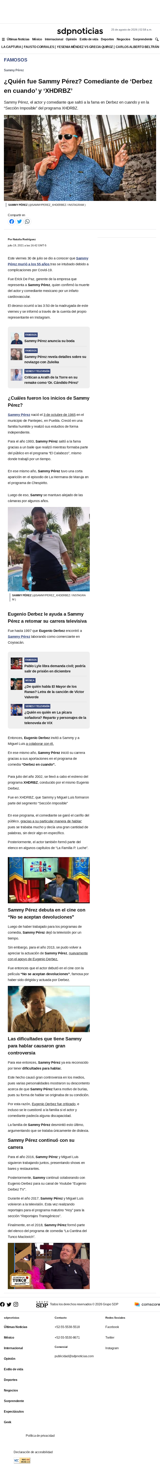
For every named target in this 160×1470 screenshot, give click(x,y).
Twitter (109, 1337)
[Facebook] (12, 221)
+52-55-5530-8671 (67, 1337)
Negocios (123, 39)
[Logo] (80, 31)
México (37, 39)
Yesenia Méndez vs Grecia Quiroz (85, 47)
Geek (7, 1422)
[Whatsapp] (27, 221)
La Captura (11, 47)
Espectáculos (14, 1411)
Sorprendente (142, 39)
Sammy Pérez (14, 70)
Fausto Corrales (39, 47)
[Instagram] (15, 1304)
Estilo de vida (89, 39)
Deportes (107, 39)
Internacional (54, 39)
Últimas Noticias (18, 39)
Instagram (112, 1348)
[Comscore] (147, 1304)
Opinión (71, 39)
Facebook (112, 1327)
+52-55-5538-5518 (67, 1327)
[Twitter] (19, 221)
